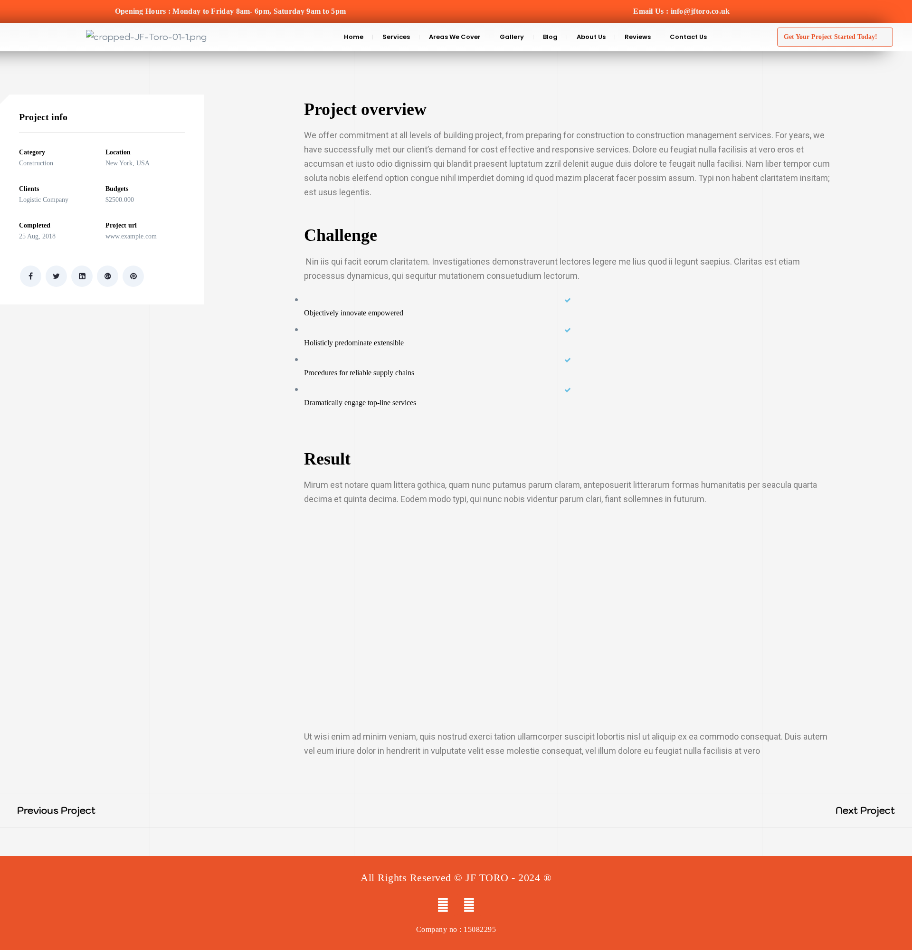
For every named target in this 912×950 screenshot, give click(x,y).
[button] (835, 37)
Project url (121, 225)
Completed (34, 225)
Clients (29, 188)
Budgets (116, 188)
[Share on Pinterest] (133, 276)
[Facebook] (443, 904)
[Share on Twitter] (56, 276)
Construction (36, 163)
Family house (47, 810)
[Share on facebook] (30, 276)
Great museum (874, 810)
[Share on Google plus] (107, 276)
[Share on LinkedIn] (82, 276)
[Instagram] (469, 904)
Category (32, 152)
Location (118, 152)
